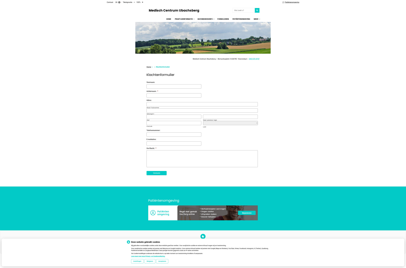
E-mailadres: (151, 139)
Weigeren (150, 261)
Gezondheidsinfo (205, 19)
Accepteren (162, 261)
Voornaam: (151, 82)
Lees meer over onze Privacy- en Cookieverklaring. (148, 256)
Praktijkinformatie (184, 19)
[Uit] (120, 2)
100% (138, 2)
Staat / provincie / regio (210, 120)
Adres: (149, 100)
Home (168, 19)
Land (204, 127)
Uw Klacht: (151, 148)
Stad (148, 120)
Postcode (149, 126)
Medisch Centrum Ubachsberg (174, 10)
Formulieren (223, 19)
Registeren (249, 213)
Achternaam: (152, 91)
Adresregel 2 (150, 114)
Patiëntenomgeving (241, 19)
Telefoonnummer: (153, 130)
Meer (256, 19)
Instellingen (137, 261)
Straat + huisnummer (153, 107)
